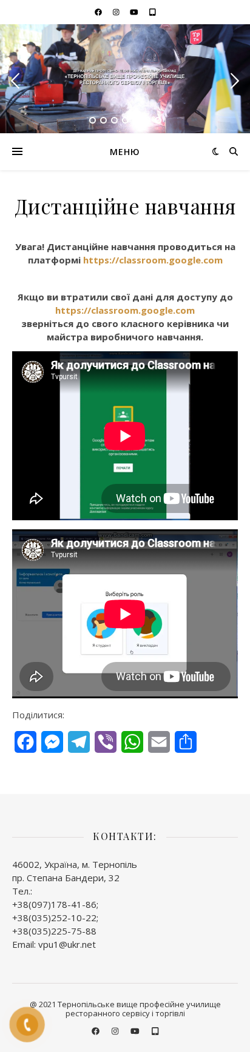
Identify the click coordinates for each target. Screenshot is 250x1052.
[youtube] (135, 12)
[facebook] (99, 12)
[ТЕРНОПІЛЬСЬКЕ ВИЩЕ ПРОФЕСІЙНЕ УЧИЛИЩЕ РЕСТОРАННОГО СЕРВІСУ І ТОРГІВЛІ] (125, 78)
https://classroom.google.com (153, 260)
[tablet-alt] (152, 12)
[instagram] (117, 12)
